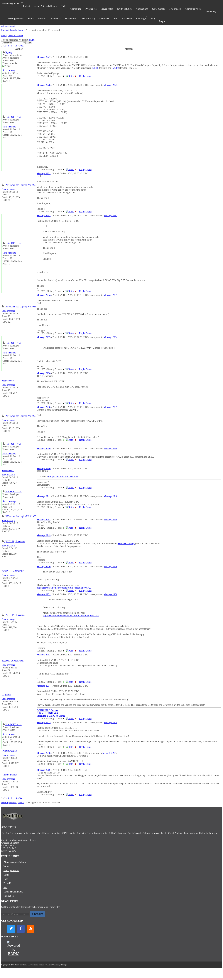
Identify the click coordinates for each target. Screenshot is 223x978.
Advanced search (8, 26)
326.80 (115, 68)
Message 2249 (44, 535)
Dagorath (6, 694)
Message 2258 (44, 753)
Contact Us (8, 896)
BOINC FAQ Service (47, 710)
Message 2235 (44, 337)
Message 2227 (44, 57)
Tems (6, 874)
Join (153, 18)
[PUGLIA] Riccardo (15, 541)
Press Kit (7, 883)
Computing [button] (75, 9)
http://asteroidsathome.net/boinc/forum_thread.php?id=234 (65, 587)
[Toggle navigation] (22, 2)
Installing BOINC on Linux (51, 715)
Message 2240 (44, 468)
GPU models (158, 9)
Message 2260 (44, 770)
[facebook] (21, 929)
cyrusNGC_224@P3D (13, 571)
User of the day (88, 18)
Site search (127, 18)
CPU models (175, 9)
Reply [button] (82, 76)
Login (162, 21)
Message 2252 (44, 654)
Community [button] (210, 11)
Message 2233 (44, 215)
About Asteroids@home (45, 6)
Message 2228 (44, 85)
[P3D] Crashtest (9, 751)
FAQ (5, 887)
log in (31, 39)
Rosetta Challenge (126, 543)
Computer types (193, 9)
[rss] (30, 929)
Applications (142, 9)
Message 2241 (44, 496)
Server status (107, 9)
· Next (21, 45)
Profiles (42, 18)
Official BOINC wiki (47, 713)
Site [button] (115, 18)
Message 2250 (44, 566)
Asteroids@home (10, 3)
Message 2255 (44, 722)
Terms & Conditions (13, 891)
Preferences (90, 9)
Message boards (16, 18)
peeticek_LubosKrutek (13, 660)
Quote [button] (88, 76)
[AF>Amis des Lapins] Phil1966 (20, 185)
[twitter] (11, 929)
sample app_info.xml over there (63, 476)
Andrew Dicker (9, 774)
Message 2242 (44, 519)
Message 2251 (44, 594)
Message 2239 (44, 448)
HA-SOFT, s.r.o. (13, 117)
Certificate (104, 18)
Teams (31, 18)
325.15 (95, 68)
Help (63, 6)
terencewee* (8, 380)
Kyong (8, 52)
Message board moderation (12, 36)
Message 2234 (44, 295)
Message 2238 (44, 407)
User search (70, 18)
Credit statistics (124, 9)
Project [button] (26, 6)
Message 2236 (44, 373)
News (21, 30)
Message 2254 (44, 685)
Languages (141, 18)
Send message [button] (9, 70)
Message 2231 (44, 173)
